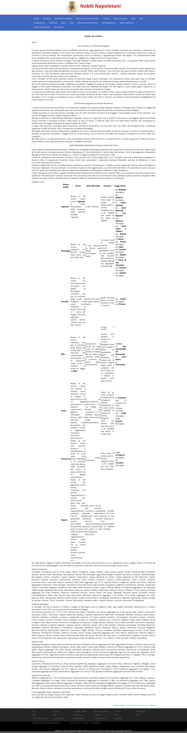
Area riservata (95, 723)
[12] (106, 563)
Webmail (152, 705)
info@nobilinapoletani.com (139, 705)
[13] (110, 563)
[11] (70, 154)
